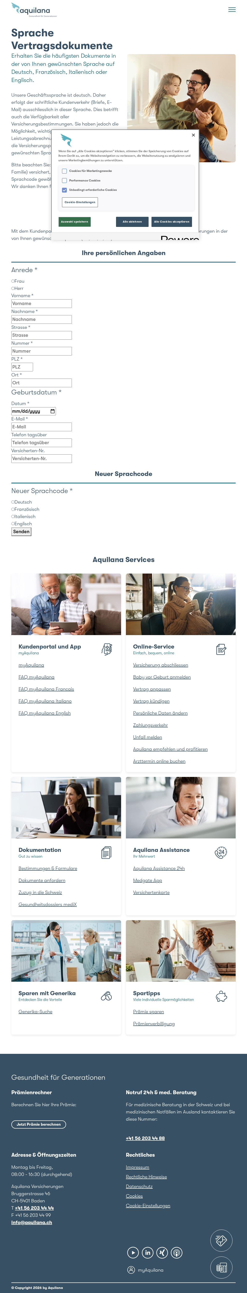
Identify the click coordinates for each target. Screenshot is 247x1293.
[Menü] (232, 9)
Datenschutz (139, 1186)
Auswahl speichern (74, 221)
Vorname (22, 295)
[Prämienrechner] (221, 1267)
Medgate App (147, 880)
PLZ (17, 359)
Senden (21, 531)
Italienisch (24, 516)
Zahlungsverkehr (150, 725)
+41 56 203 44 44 (34, 1208)
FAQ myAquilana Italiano (45, 701)
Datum (20, 403)
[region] (125, 184)
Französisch (26, 509)
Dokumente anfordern (42, 880)
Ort (16, 375)
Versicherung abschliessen (160, 665)
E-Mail (19, 419)
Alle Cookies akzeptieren (172, 221)
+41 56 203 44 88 (145, 1138)
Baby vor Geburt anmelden (162, 677)
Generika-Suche (35, 1011)
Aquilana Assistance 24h (159, 868)
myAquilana (31, 665)
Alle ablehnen (132, 221)
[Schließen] (193, 135)
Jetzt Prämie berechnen (39, 1124)
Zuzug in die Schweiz (40, 892)
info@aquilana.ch (31, 1222)
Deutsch (23, 502)
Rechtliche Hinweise (146, 1177)
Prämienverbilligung (154, 1023)
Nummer (22, 343)
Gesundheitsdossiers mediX (48, 904)
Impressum (137, 1167)
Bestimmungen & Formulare (48, 868)
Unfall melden (147, 737)
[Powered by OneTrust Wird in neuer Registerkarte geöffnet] (178, 237)
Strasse (20, 327)
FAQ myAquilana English (45, 713)
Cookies (134, 1196)
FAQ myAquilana (37, 677)
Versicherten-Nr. (28, 450)
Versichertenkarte (151, 892)
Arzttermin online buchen (159, 761)
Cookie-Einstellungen (148, 1205)
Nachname (24, 311)
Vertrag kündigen (151, 701)
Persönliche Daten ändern (160, 713)
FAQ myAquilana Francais (46, 689)
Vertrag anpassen (152, 689)
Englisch (23, 523)
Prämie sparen (148, 1011)
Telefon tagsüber (29, 434)
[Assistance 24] (221, 1241)
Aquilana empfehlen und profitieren (170, 749)
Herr (18, 288)
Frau (19, 281)
